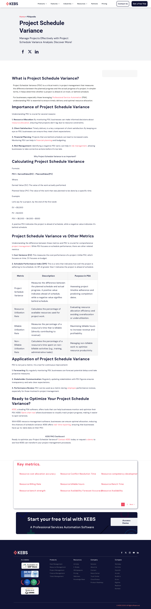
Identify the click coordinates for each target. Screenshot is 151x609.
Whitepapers (78, 570)
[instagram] (130, 552)
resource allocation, (21, 122)
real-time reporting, (62, 424)
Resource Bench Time (112, 484)
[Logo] (12, 4)
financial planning (44, 140)
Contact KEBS (64, 439)
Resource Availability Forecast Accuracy (81, 490)
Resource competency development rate (122, 473)
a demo (89, 439)
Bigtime (117, 582)
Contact (93, 570)
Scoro (117, 579)
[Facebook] (22, 51)
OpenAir (118, 570)
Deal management (56, 564)
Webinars (76, 576)
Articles (76, 564)
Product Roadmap (97, 582)
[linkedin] (138, 552)
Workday (118, 564)
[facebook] (122, 552)
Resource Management (58, 567)
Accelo (117, 573)
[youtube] (134, 552)
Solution (93, 564)
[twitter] (126, 552)
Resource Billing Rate (30, 484)
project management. (21, 246)
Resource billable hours (72, 484)
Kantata (117, 589)
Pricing (75, 573)
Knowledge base (79, 579)
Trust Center (95, 576)
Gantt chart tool (28, 412)
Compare (118, 560)
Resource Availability (112, 490)
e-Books (76, 567)
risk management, (79, 146)
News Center (95, 573)
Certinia (118, 567)
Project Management (57, 570)
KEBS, (14, 409)
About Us (94, 567)
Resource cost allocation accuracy (37, 473)
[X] (29, 51)
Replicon (118, 585)
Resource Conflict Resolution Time (78, 473)
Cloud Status (95, 579)
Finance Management (57, 573)
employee (71, 388)
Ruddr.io (118, 576)
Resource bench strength (32, 490)
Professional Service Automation (66, 97)
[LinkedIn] (36, 51)
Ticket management (57, 576)
